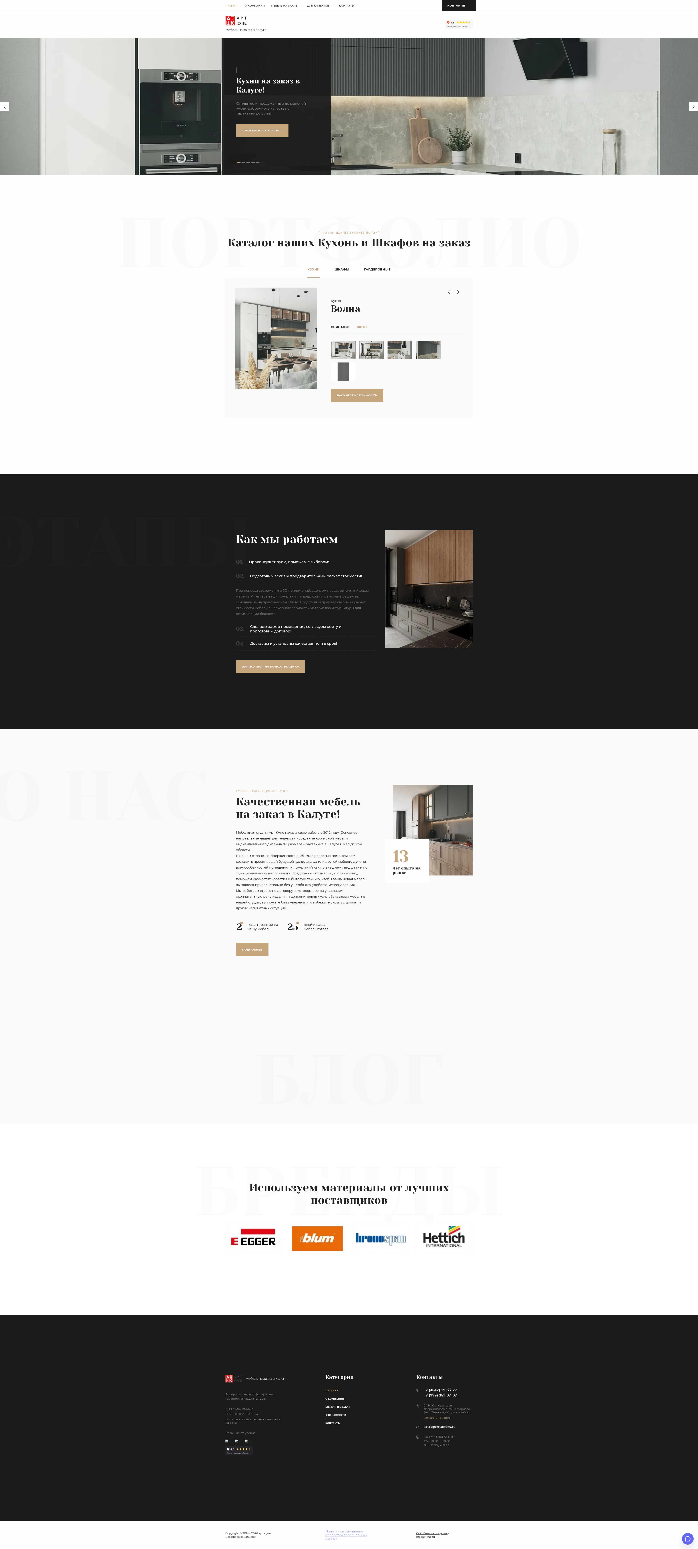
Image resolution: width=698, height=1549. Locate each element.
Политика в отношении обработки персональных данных (346, 1535)
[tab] (238, 162)
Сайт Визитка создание (432, 1533)
